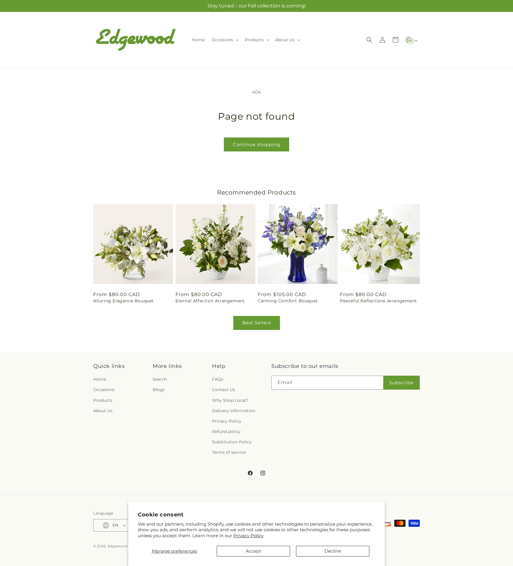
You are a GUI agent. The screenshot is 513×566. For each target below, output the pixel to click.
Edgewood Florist (124, 546)
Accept (253, 551)
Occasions (104, 389)
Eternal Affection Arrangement (210, 300)
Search (160, 379)
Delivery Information (233, 410)
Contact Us (223, 389)
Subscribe (401, 382)
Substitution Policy (232, 442)
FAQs (217, 379)
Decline (332, 551)
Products (102, 400)
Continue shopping (256, 144)
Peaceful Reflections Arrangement (378, 300)
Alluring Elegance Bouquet (123, 300)
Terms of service (229, 452)
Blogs (159, 389)
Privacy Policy (248, 535)
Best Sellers (256, 322)
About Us (103, 410)
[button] (224, 40)
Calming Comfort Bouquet (288, 300)
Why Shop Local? (230, 400)
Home (99, 379)
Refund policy (226, 431)
